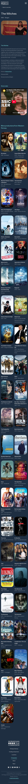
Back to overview (7, 7)
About (14, 760)
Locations (14, 754)
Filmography (14, 757)
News (14, 763)
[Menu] (26, 3)
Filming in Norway (14, 748)
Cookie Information (14, 778)
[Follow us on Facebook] (9, 767)
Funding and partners (14, 751)
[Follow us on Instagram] (11, 767)
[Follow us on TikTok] (17, 767)
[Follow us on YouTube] (15, 767)
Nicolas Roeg (8, 71)
